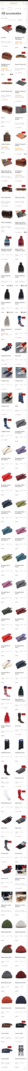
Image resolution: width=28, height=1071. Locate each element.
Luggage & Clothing (9, 8)
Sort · (15, 19)
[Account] (23, 3)
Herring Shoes (3, 9)
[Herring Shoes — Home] (14, 3)
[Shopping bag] (26, 3)
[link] (26, 47)
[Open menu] (2, 3)
